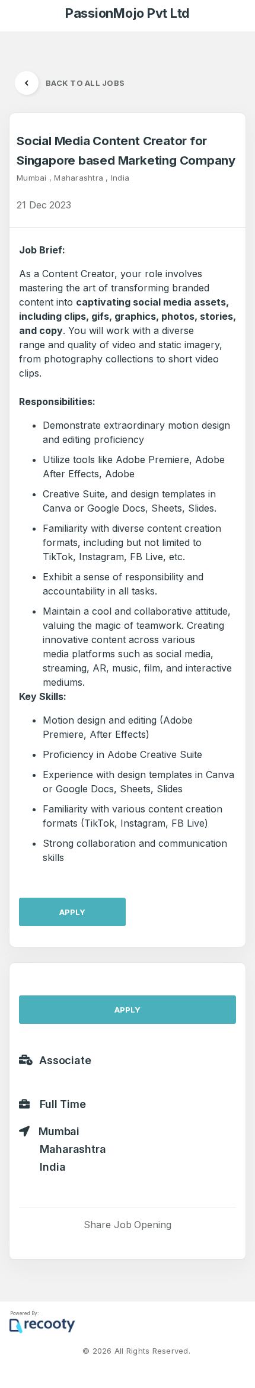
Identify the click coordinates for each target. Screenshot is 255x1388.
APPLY (72, 912)
